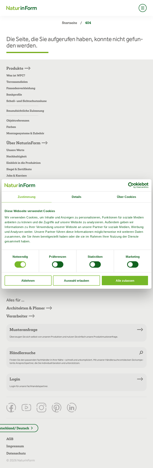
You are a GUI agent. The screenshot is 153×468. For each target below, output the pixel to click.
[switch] (57, 264)
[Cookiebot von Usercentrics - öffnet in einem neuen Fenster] (131, 185)
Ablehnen (28, 280)
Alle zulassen (125, 280)
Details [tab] (76, 196)
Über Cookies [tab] (126, 196)
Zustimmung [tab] (26, 196)
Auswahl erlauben (76, 280)
